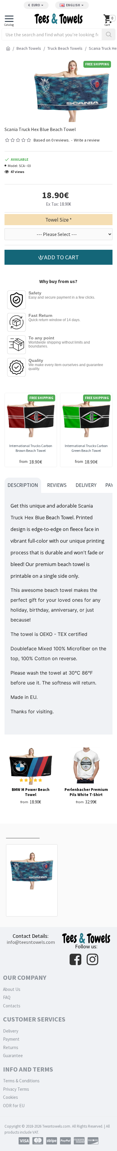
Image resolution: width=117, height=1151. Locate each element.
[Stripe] (51, 1141)
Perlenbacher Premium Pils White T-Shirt (86, 792)
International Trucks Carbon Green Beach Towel (86, 448)
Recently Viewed (23, 832)
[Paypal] (65, 1141)
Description (23, 485)
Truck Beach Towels (64, 48)
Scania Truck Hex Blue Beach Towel (32, 900)
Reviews (57, 485)
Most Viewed (59, 832)
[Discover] (93, 1141)
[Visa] (24, 1141)
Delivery (86, 485)
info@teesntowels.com (31, 942)
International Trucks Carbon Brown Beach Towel (30, 448)
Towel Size (57, 219)
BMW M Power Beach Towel (31, 792)
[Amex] (79, 1141)
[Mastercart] (37, 1141)
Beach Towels (28, 48)
